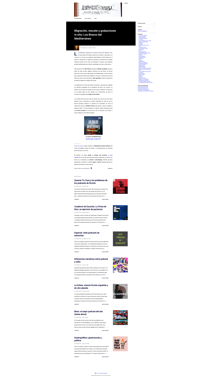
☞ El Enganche (141, 58)
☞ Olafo (139, 46)
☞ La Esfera (140, 60)
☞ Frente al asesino (142, 78)
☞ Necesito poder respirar (143, 80)
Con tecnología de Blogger (101, 373)
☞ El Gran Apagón (141, 56)
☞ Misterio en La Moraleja (143, 79)
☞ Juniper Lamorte (141, 64)
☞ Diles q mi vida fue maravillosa (144, 68)
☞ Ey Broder (140, 43)
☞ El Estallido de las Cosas (143, 45)
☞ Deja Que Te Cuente (142, 53)
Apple (91, 139)
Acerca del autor (88, 18)
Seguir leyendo (105, 199)
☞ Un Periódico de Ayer (142, 38)
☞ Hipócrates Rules (142, 57)
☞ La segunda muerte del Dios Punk (145, 82)
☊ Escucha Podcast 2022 (143, 88)
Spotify (88, 139)
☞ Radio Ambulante (142, 37)
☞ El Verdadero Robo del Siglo (144, 52)
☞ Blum (139, 70)
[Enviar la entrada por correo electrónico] (91, 168)
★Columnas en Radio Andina (143, 89)
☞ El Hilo (139, 50)
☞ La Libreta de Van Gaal (143, 48)
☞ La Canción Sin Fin (142, 47)
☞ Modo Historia (141, 61)
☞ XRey (139, 59)
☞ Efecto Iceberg (141, 73)
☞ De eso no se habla (142, 35)
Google (96, 139)
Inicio (96, 18)
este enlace (80, 146)
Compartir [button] (110, 168)
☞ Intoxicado (140, 77)
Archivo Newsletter (77, 18)
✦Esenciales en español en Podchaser (145, 91)
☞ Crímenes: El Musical (142, 62)
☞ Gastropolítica (141, 74)
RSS (99, 139)
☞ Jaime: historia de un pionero (144, 69)
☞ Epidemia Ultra (141, 66)
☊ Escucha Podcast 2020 (143, 86)
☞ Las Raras (140, 39)
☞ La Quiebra (140, 72)
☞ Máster (140, 75)
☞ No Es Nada (141, 49)
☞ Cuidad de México (142, 51)
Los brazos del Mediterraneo (83, 168)
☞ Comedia (140, 44)
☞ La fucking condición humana (144, 81)
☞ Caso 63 (140, 55)
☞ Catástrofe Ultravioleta (143, 41)
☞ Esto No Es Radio (142, 36)
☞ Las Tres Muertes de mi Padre (144, 40)
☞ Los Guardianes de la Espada (144, 71)
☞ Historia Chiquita (141, 67)
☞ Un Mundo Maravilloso (143, 63)
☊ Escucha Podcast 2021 (143, 87)
